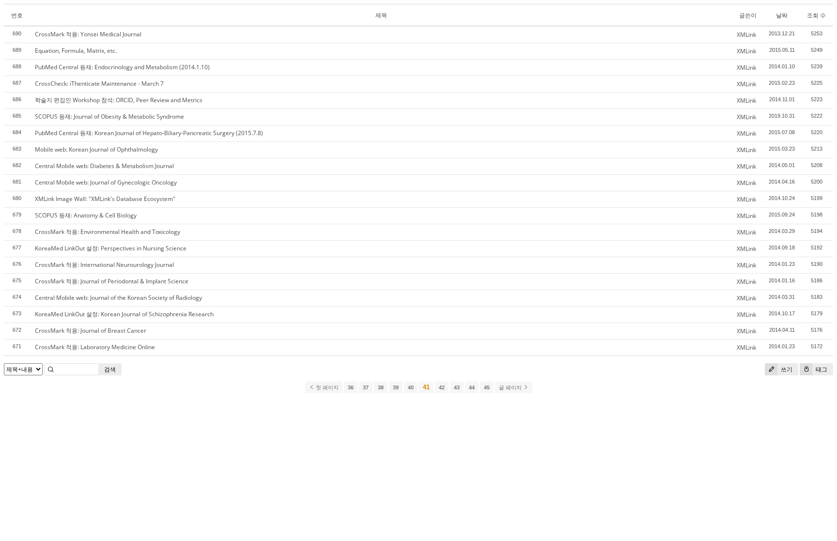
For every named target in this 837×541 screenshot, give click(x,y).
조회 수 (816, 15)
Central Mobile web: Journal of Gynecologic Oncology (106, 182)
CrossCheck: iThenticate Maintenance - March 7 (99, 83)
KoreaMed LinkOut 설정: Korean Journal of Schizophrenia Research (124, 314)
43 (457, 387)
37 (366, 387)
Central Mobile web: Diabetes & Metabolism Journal (104, 166)
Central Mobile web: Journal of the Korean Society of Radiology (118, 298)
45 (487, 387)
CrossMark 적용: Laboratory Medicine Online (95, 347)
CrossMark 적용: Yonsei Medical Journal (88, 34)
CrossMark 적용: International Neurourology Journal (104, 265)
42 (442, 387)
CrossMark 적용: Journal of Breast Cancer (90, 330)
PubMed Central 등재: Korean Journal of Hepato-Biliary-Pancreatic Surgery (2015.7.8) (149, 133)
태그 (820, 369)
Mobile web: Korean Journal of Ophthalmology (96, 149)
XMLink (746, 35)
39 (396, 387)
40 (411, 387)
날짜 (782, 15)
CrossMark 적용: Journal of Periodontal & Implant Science (111, 281)
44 (472, 387)
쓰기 (785, 369)
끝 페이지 (511, 387)
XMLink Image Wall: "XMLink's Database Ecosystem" (105, 199)
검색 (110, 369)
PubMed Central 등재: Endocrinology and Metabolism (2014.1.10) (122, 67)
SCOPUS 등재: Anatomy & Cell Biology (86, 215)
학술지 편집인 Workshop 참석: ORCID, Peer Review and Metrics (118, 100)
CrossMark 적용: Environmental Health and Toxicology (107, 232)
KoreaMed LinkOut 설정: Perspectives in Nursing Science (110, 248)
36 (351, 387)
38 (381, 387)
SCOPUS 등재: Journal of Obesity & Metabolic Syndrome (109, 116)
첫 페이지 (326, 387)
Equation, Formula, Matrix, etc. (76, 50)
